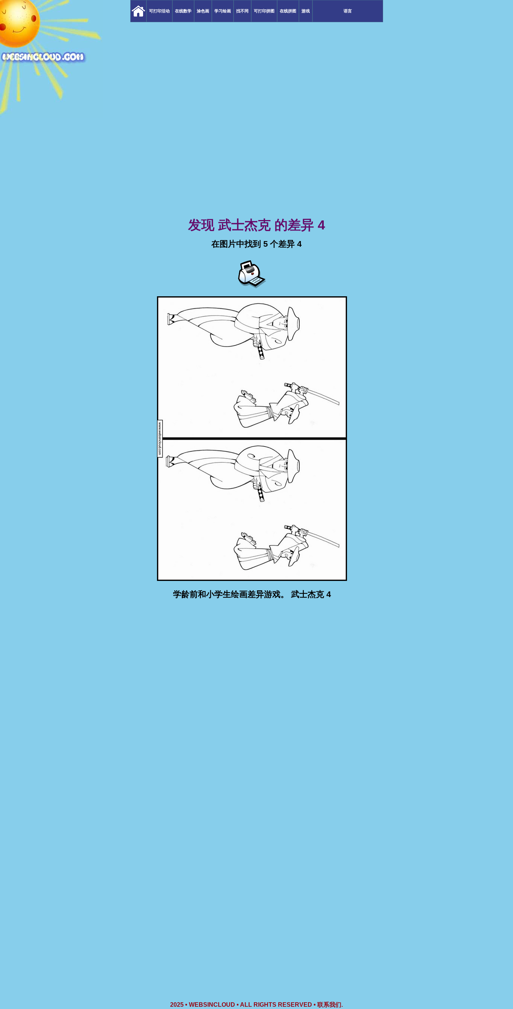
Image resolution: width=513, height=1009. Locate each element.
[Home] (138, 11)
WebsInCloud (212, 1004)
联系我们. (330, 1004)
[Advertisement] (256, 157)
